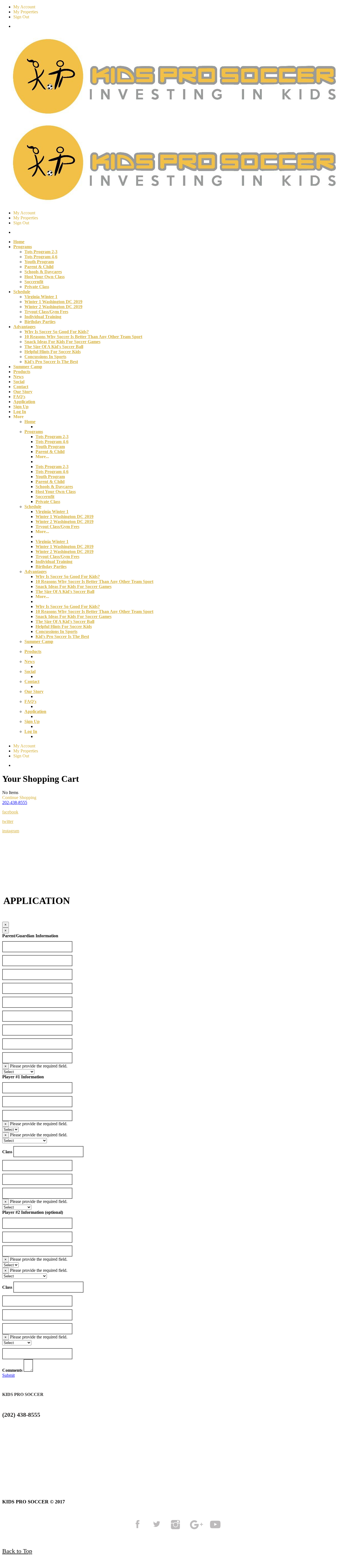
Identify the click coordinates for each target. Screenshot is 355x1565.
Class (7, 1151)
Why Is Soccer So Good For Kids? (56, 331)
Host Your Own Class (44, 276)
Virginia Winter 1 (40, 296)
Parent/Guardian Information (30, 935)
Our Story (22, 391)
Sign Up (21, 406)
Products (21, 371)
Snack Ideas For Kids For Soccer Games (62, 341)
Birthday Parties (39, 321)
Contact (20, 386)
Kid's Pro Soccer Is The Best (51, 361)
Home (18, 241)
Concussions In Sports (45, 356)
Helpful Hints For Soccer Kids (52, 351)
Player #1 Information (23, 1076)
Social (18, 381)
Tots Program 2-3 (40, 251)
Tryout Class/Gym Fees (46, 311)
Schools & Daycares (43, 271)
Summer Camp (27, 366)
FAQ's (19, 396)
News (18, 376)
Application (24, 401)
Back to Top (17, 1551)
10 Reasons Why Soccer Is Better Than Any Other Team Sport (83, 336)
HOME (11, 1461)
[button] (14, 802)
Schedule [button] (21, 291)
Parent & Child (39, 266)
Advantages (35, 571)
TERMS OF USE (56, 1461)
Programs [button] (22, 246)
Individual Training (42, 316)
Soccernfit (33, 281)
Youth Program (39, 261)
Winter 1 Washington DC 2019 (53, 301)
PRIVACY (109, 1461)
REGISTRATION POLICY (172, 1461)
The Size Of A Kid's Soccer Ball (53, 346)
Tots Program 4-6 (40, 256)
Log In (19, 411)
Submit (8, 1375)
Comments (12, 1370)
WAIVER (231, 1461)
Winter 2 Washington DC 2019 (53, 306)
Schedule (32, 506)
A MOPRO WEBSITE (284, 1461)
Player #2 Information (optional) (32, 1212)
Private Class (36, 286)
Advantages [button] (24, 326)
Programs (33, 431)
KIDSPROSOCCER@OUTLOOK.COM (46, 1436)
